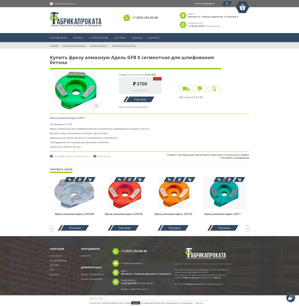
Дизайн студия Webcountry (134, 289)
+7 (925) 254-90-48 (145, 17)
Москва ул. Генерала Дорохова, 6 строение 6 (213, 16)
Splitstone (86, 255)
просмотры (105, 156)
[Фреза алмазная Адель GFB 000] (75, 210)
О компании (56, 255)
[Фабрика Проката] (76, 19)
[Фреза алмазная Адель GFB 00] (124, 210)
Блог (52, 269)
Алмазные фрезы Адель (77, 156)
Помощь (137, 37)
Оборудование (58, 37)
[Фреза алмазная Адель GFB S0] (174, 210)
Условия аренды (99, 37)
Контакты (153, 37)
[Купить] (90, 179)
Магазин (78, 37)
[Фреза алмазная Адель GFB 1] (224, 210)
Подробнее (199, 303)
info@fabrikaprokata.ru (65, 3)
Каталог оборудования (92, 274)
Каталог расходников (91, 278)
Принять (135, 303)
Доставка (120, 37)
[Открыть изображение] (96, 105)
